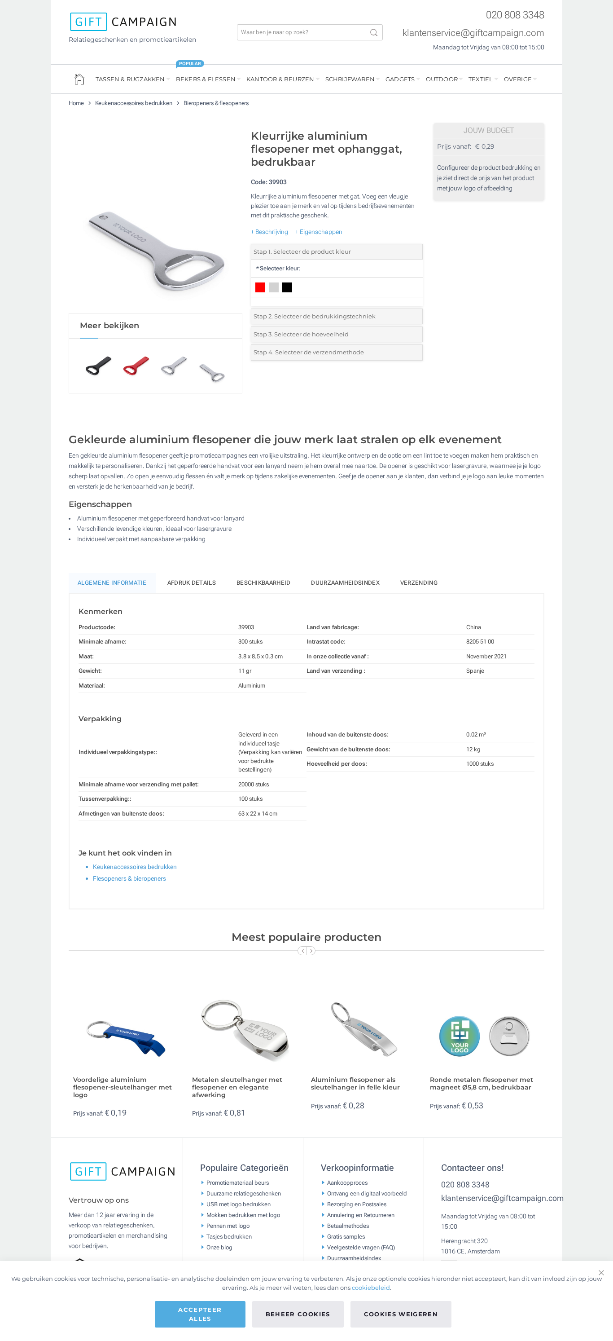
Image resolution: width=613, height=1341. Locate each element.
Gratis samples (346, 1236)
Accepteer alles (200, 1314)
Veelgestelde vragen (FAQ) (361, 1247)
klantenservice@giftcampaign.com (473, 32)
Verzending (419, 582)
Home (77, 103)
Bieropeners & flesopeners (216, 103)
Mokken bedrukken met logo (243, 1214)
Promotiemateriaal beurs (237, 1182)
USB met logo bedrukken (238, 1203)
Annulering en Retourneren (360, 1214)
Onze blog (219, 1247)
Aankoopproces (347, 1182)
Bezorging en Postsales (356, 1203)
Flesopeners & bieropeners (129, 878)
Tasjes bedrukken (229, 1236)
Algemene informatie (112, 582)
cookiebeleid (371, 1287)
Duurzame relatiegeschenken (243, 1193)
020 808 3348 (515, 15)
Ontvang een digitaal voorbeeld (367, 1193)
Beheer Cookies (298, 1314)
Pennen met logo (228, 1225)
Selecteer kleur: (278, 268)
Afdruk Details (191, 582)
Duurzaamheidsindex (345, 582)
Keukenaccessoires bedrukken (134, 103)
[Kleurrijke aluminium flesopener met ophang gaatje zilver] (155, 219)
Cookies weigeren (401, 1314)
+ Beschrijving (269, 231)
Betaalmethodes (348, 1225)
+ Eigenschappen (318, 231)
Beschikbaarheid (263, 582)
